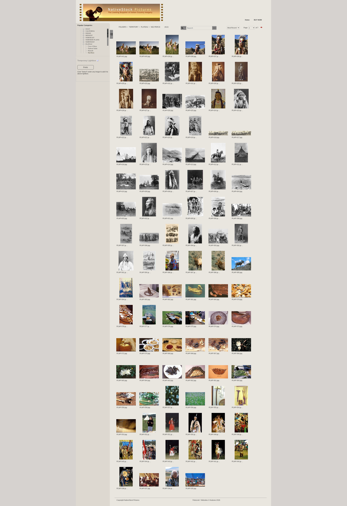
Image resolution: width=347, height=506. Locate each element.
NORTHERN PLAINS (92, 40)
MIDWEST (89, 35)
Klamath (90, 50)
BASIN (88, 29)
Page (246, 28)
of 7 (257, 28)
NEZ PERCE (155, 27)
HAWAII (88, 33)
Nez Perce (91, 53)
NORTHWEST (90, 42)
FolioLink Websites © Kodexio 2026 (206, 500)
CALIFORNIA (90, 31)
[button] (183, 28)
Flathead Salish (92, 48)
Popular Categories (84, 25)
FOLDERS (122, 27)
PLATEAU (89, 44)
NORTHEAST (90, 37)
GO (214, 28)
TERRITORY (133, 27)
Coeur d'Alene (92, 46)
